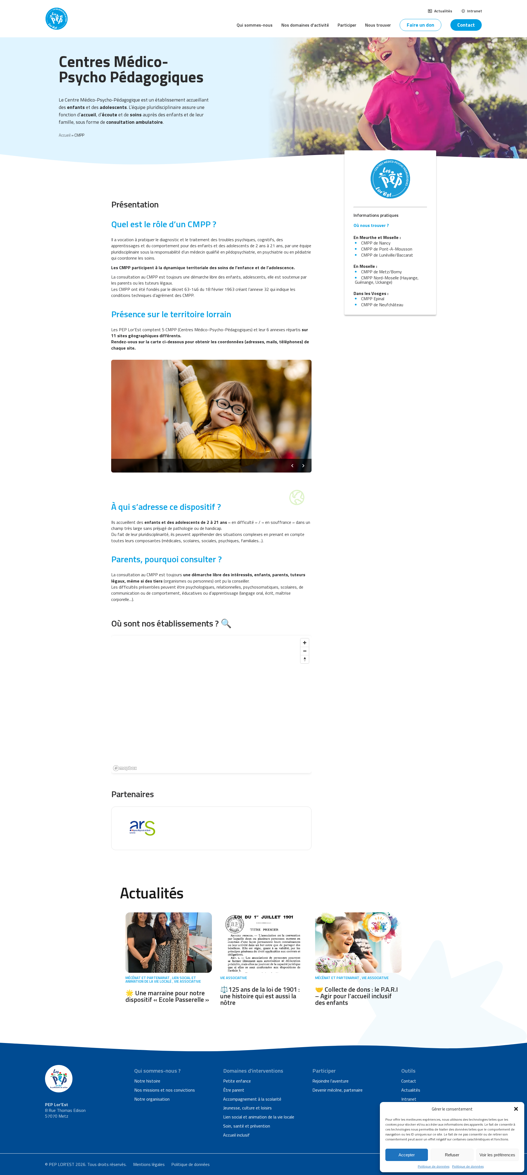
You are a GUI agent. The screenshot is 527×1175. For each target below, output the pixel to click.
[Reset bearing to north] (305, 659)
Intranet (474, 11)
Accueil (65, 135)
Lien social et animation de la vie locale (258, 1117)
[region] (211, 704)
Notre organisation (152, 1099)
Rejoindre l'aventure (330, 1081)
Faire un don (420, 25)
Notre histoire (147, 1081)
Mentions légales (149, 1164)
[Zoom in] (305, 643)
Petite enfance (237, 1081)
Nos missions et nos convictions (164, 1090)
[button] (516, 1109)
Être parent (233, 1090)
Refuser (452, 1154)
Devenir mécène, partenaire (337, 1090)
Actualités (443, 11)
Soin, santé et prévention (246, 1126)
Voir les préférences (497, 1154)
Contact (466, 25)
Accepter (407, 1154)
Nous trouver (378, 25)
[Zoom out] (305, 651)
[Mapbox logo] (125, 768)
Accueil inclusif (236, 1135)
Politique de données (433, 1166)
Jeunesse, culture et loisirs (247, 1107)
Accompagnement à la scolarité (252, 1099)
